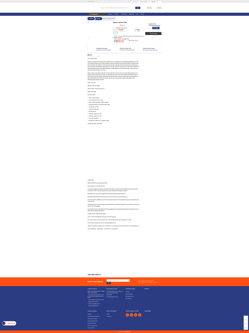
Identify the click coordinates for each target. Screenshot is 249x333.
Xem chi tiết (115, 33)
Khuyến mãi (131, 14)
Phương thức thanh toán (93, 320)
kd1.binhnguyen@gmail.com (94, 303)
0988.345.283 (121, 41)
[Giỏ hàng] (159, 1)
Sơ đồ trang (109, 316)
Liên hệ (142, 14)
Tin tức (137, 14)
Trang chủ (110, 14)
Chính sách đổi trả (91, 327)
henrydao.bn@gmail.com (93, 305)
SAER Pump (121, 30)
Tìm (138, 7)
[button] (158, 274)
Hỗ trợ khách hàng (91, 1)
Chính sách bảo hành (92, 323)
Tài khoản (127, 291)
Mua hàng (155, 27)
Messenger (246, 327)
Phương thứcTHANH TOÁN (149, 8)
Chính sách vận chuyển (92, 318)
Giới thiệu (89, 314)
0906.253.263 (121, 40)
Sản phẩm (116, 14)
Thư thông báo (128, 298)
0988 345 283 (11, 323)
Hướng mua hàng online (92, 325)
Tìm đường (246, 319)
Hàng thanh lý (124, 14)
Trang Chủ (91, 18)
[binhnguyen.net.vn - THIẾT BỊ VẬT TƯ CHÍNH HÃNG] (93, 8)
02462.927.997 (95, 301)
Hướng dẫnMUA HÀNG (159, 8)
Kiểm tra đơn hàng (143, 1)
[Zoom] (89, 37)
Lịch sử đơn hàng (128, 294)
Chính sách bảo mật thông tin (93, 316)
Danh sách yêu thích (129, 296)
